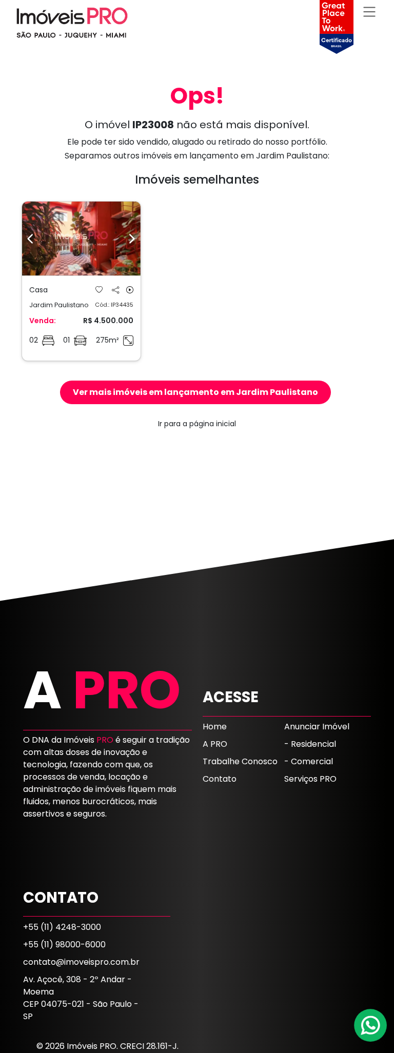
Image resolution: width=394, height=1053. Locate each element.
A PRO (215, 744)
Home (215, 726)
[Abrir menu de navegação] (369, 11)
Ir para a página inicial (197, 424)
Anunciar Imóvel (316, 726)
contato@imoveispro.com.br (81, 962)
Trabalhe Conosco (240, 761)
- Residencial (310, 744)
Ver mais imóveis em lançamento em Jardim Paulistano (195, 392)
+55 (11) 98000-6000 (64, 944)
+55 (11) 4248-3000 (62, 927)
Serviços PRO (310, 779)
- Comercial (308, 761)
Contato (220, 779)
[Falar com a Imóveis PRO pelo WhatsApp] (371, 1025)
